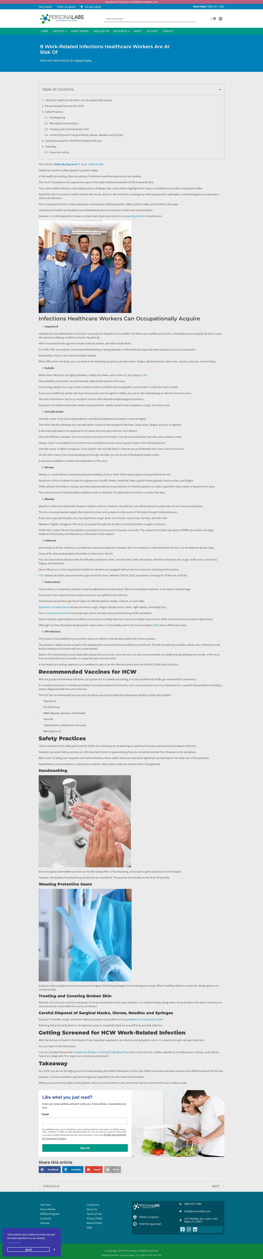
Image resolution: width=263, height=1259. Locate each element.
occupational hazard (55, 613)
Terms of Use (94, 1214)
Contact (168, 31)
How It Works (80, 31)
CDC (144, 375)
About (138, 31)
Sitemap (45, 1223)
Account (152, 31)
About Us (92, 1209)
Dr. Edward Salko (81, 60)
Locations (45, 1218)
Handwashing (57, 117)
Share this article (59, 152)
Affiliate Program (50, 1214)
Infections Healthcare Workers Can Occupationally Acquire (78, 100)
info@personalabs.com (145, 2)
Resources (121, 31)
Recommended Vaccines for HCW (64, 106)
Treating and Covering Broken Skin (69, 129)
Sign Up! (85, 1148)
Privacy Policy (94, 1218)
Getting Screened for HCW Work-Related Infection (73, 140)
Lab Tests (59, 31)
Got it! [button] (28, 1249)
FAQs (89, 1227)
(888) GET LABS (215, 6)
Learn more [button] (14, 1242)
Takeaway (50, 146)
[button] (213, 19)
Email (45, 1114)
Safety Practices (54, 111)
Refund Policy (94, 1223)
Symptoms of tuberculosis (54, 607)
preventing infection (134, 216)
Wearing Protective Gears (64, 123)
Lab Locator (101, 31)
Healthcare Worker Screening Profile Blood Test (101, 1052)
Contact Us (93, 1204)
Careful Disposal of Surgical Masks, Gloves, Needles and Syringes (86, 135)
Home (44, 31)
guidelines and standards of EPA (144, 1019)
